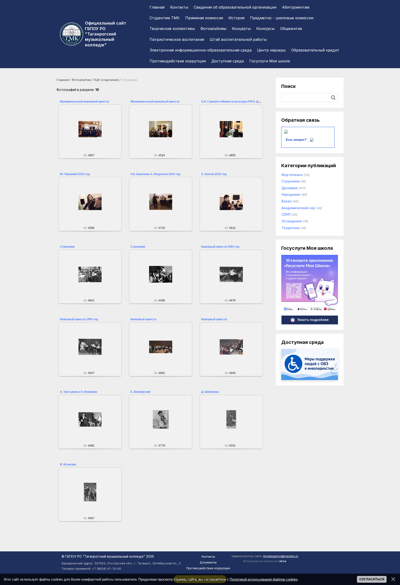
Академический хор (298, 208)
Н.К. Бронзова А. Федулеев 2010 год (155, 174)
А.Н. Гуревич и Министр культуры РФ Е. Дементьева (237, 101)
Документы (208, 562)
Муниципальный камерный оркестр (84, 101)
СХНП (286, 214)
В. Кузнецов (68, 464)
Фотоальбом (81, 80)
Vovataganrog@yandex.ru (280, 556)
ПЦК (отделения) (106, 80)
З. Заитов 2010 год (214, 174)
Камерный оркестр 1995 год (220, 246)
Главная (62, 80)
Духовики (289, 188)
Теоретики (290, 228)
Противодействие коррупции (208, 568)
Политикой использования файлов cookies (264, 579)
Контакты (208, 556)
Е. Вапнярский (140, 391)
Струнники (67, 246)
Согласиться (371, 579)
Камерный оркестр (143, 319)
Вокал (286, 201)
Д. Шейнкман (210, 391)
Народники (290, 194)
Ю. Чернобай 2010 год (75, 174)
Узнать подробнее (313, 320)
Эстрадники (291, 221)
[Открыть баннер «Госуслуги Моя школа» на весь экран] (309, 310)
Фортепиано (292, 175)
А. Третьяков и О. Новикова (78, 391)
